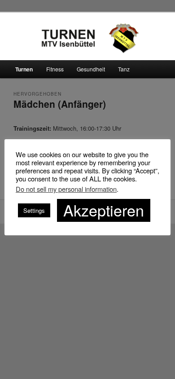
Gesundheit (91, 69)
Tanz (124, 69)
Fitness (55, 69)
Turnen (24, 69)
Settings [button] (34, 210)
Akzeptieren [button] (103, 210)
